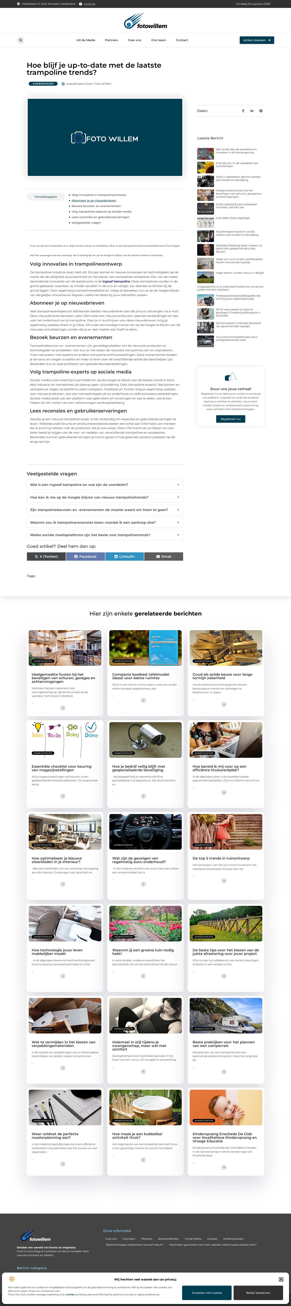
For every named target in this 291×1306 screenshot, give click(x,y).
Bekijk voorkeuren (258, 1292)
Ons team (158, 40)
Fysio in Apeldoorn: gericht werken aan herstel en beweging (238, 178)
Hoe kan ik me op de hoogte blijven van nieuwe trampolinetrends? (105, 497)
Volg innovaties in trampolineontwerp (99, 195)
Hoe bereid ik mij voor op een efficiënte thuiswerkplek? (219, 768)
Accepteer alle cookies (207, 1292)
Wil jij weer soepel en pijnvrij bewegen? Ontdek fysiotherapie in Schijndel (238, 312)
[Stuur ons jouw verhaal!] (231, 376)
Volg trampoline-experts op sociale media (101, 211)
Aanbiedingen (43, 83)
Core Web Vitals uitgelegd (233, 217)
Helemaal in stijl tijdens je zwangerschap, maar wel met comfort (139, 1045)
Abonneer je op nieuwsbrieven (94, 200)
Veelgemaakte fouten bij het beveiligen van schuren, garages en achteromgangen (239, 193)
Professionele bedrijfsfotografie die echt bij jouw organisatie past (238, 297)
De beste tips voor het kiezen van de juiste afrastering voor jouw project (226, 952)
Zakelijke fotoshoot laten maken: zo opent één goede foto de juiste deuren (239, 248)
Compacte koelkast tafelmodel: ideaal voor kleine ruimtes (140, 676)
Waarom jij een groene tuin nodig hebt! (143, 952)
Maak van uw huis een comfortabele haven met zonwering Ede (239, 260)
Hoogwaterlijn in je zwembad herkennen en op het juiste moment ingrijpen (230, 288)
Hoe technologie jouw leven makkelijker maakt (57, 952)
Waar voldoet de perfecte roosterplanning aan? (55, 1136)
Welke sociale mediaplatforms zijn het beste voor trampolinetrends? (105, 535)
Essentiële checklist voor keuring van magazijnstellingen (61, 768)
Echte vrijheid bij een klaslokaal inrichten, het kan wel (236, 206)
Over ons (134, 40)
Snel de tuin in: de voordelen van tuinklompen (237, 164)
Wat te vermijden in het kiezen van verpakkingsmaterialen (63, 1044)
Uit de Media (85, 40)
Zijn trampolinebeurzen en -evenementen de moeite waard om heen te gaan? (105, 510)
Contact (182, 40)
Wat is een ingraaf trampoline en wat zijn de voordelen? (105, 485)
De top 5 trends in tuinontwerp (221, 858)
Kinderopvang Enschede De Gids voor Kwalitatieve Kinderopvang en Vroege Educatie (225, 1137)
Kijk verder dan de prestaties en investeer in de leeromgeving (236, 151)
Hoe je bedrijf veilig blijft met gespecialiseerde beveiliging (138, 768)
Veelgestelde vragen (86, 222)
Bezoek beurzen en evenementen (96, 206)
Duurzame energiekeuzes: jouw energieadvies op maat (236, 338)
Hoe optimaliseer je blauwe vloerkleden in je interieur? (57, 860)
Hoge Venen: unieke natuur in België (240, 272)
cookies (69, 1294)
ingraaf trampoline (116, 281)
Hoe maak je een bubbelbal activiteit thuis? (137, 1136)
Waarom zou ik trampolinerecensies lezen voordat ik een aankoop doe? (105, 522)
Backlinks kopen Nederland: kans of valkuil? (134, 1244)
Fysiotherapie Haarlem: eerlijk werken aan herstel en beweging (237, 233)
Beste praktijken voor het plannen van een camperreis (224, 1044)
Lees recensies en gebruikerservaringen (100, 217)
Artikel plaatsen (233, 1238)
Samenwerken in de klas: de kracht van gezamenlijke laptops (238, 324)
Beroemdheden (168, 1238)
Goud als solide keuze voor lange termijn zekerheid (222, 676)
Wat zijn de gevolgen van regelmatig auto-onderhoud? (139, 860)
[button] (281, 1279)
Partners (111, 40)
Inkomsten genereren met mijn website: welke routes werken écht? (213, 1244)
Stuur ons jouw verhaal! (230, 389)
